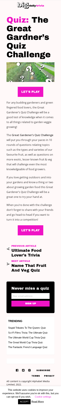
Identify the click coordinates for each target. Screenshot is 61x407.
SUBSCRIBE (43, 370)
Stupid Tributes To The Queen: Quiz (27, 327)
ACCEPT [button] (24, 401)
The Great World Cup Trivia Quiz (25, 342)
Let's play (30, 230)
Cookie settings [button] (43, 396)
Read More (37, 401)
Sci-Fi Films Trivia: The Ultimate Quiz (28, 332)
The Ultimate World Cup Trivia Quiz (27, 337)
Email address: (30, 295)
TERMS (36, 376)
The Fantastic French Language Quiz (27, 347)
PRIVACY (49, 376)
